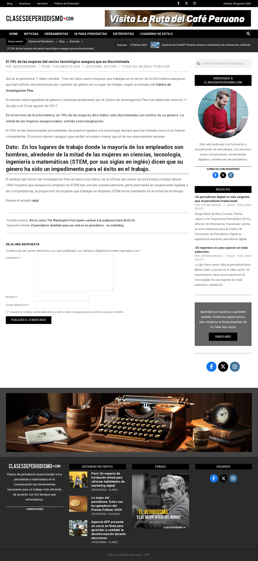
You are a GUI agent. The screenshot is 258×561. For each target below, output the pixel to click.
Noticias (110, 66)
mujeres (145, 66)
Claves (113, 489)
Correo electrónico (17, 304)
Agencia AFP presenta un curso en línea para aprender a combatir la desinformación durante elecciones (108, 530)
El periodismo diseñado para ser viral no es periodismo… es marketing (77, 225)
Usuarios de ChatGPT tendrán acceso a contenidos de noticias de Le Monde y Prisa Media (201, 44)
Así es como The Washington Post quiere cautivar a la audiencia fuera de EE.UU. (82, 220)
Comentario (13, 257)
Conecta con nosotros (223, 169)
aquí (35, 200)
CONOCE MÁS (34, 509)
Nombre (11, 296)
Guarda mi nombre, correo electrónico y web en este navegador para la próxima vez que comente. (67, 311)
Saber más (223, 336)
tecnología (161, 66)
